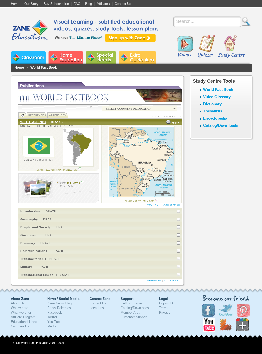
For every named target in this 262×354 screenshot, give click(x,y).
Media (51, 326)
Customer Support (134, 317)
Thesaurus (212, 111)
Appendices (57, 115)
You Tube (54, 322)
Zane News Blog (59, 303)
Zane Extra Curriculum (137, 57)
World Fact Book (43, 68)
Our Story (31, 4)
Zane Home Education (65, 57)
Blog (88, 4)
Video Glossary (217, 97)
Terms (163, 308)
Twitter (52, 317)
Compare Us (20, 326)
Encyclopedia (215, 118)
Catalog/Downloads (220, 125)
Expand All (154, 205)
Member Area (130, 312)
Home (15, 4)
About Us (18, 303)
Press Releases (59, 308)
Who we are (19, 308)
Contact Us (123, 4)
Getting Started (132, 303)
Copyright (166, 303)
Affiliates (103, 4)
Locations (97, 308)
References (37, 115)
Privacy (164, 312)
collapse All (172, 205)
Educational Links (24, 322)
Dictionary (212, 104)
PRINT (175, 123)
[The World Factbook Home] (22, 115)
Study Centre (231, 46)
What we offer (21, 312)
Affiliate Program (23, 317)
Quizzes (206, 46)
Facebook (54, 312)
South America (33, 122)
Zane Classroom (28, 57)
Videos (185, 46)
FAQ (77, 4)
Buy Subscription (56, 4)
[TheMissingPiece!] (86, 37)
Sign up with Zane (130, 38)
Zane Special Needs (101, 57)
